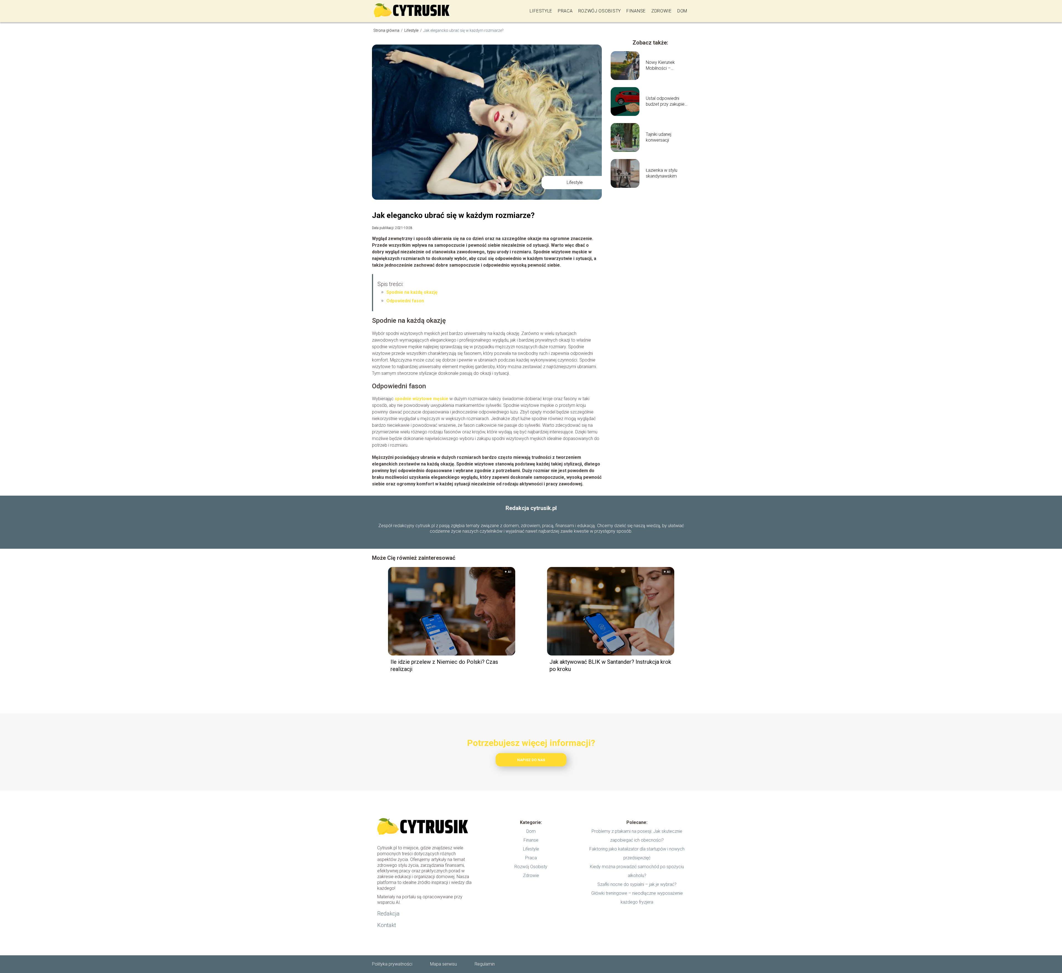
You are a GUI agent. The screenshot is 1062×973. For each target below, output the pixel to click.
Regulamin (485, 964)
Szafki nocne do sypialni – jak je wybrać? (636, 884)
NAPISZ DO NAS (531, 760)
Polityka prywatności (392, 964)
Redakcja (388, 913)
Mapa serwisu (443, 964)
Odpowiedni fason (405, 300)
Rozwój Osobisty (599, 11)
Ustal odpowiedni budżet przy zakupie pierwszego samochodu (665, 101)
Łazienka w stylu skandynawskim (661, 173)
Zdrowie (661, 11)
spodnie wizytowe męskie (421, 398)
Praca (565, 11)
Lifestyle (541, 11)
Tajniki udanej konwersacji (658, 137)
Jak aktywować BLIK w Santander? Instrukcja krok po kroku (610, 665)
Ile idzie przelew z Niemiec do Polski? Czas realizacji (444, 665)
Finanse (636, 11)
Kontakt (386, 925)
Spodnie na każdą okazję (412, 292)
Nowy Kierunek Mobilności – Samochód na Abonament (660, 65)
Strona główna (386, 30)
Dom (682, 11)
